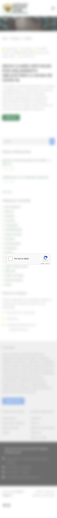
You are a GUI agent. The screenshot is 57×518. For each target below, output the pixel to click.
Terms (47, 263)
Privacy (43, 263)
